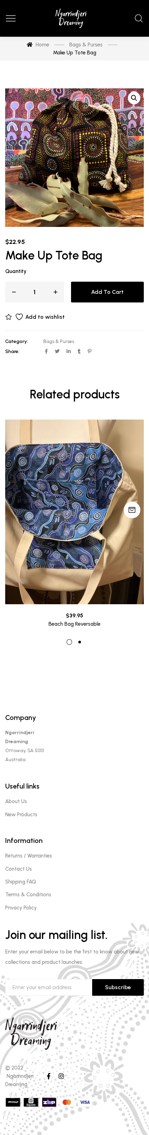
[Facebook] (49, 1076)
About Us (16, 801)
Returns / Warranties (28, 856)
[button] (134, 98)
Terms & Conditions (28, 894)
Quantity (15, 271)
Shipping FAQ (20, 882)
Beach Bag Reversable (74, 624)
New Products (21, 814)
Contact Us (18, 869)
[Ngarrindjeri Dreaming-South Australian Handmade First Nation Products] (74, 18)
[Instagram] (61, 1076)
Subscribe (118, 987)
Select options (132, 510)
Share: (12, 351)
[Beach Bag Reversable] (74, 512)
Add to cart (107, 292)
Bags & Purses (58, 341)
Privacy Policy (21, 908)
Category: (16, 341)
